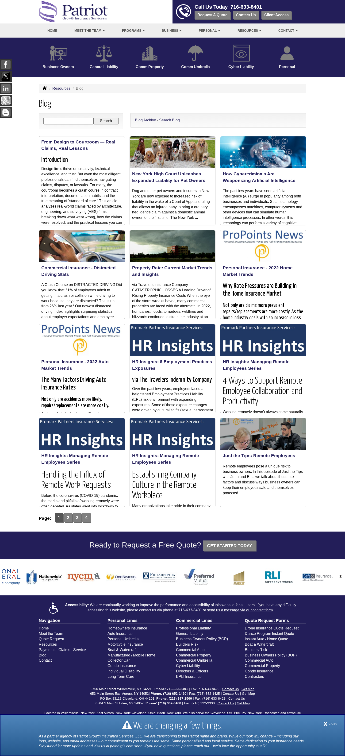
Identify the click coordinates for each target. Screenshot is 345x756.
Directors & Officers (192, 671)
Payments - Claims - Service (62, 650)
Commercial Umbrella (194, 660)
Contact (45, 660)
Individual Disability (123, 671)
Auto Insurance (120, 634)
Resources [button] (248, 30)
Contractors (254, 677)
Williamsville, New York (78, 713)
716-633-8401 (246, 7)
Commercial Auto (190, 650)
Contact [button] (286, 30)
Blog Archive (145, 120)
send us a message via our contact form (240, 610)
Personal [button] (208, 30)
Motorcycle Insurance (125, 644)
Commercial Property (193, 655)
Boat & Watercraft (121, 650)
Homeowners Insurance (127, 628)
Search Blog (169, 120)
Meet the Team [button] (88, 30)
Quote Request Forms (267, 620)
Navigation (49, 620)
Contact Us (246, 15)
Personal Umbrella (123, 639)
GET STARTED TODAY (229, 545)
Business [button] (170, 30)
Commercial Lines (194, 620)
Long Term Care (120, 677)
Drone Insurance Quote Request (272, 628)
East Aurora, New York (113, 713)
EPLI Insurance (189, 677)
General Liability (189, 634)
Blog (42, 655)
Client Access (276, 15)
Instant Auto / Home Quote (266, 639)
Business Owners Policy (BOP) (202, 639)
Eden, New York (169, 713)
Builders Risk (187, 644)
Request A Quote (212, 15)
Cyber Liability (188, 666)
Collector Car (118, 660)
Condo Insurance (121, 666)
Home (52, 30)
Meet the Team (51, 634)
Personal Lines (122, 620)
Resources (61, 88)
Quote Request (51, 639)
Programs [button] (132, 30)
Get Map (248, 689)
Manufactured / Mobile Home (131, 655)
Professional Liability (193, 628)
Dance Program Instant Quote (269, 634)
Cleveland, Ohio (143, 713)
